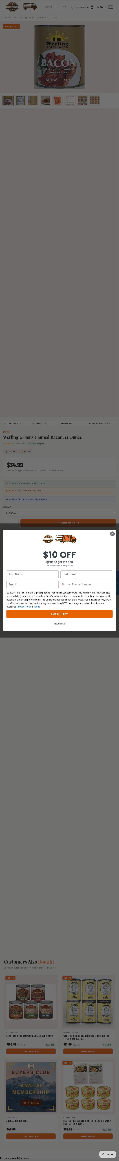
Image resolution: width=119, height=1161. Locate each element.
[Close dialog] (112, 534)
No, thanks (59, 623)
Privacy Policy (24, 607)
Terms (37, 607)
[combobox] (65, 584)
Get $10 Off (59, 614)
